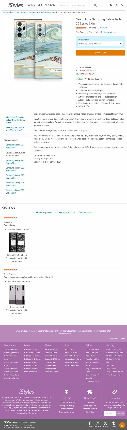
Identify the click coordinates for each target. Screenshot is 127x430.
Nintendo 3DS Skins (113, 349)
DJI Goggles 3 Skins (31, 356)
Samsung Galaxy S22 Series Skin (15, 169)
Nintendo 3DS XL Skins (114, 353)
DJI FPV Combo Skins (32, 353)
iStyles (5, 12)
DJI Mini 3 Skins (30, 362)
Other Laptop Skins (72, 365)
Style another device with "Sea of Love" (15, 128)
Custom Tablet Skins (11, 369)
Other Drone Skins (30, 372)
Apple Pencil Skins (92, 349)
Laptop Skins (70, 349)
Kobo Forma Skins (92, 359)
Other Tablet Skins (92, 381)
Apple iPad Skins (92, 353)
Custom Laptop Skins (11, 353)
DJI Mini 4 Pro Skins (31, 365)
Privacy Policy (18, 427)
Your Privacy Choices (29, 427)
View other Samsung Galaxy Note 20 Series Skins (15, 120)
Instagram (98, 426)
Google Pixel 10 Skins (52, 359)
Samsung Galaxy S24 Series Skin (15, 184)
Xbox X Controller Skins (114, 372)
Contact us (90, 412)
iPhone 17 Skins (50, 369)
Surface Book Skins (72, 356)
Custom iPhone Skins (11, 375)
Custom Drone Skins (11, 349)
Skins (31, 5)
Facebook (89, 426)
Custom (50, 5)
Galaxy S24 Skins (51, 349)
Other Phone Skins (51, 372)
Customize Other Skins (12, 378)
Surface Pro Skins (71, 362)
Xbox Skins (110, 365)
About (15, 422)
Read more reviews (117, 338)
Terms (5, 427)
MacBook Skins (71, 353)
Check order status (90, 409)
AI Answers (90, 402)
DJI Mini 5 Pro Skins (31, 369)
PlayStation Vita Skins (114, 356)
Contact (33, 422)
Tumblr (113, 426)
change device (110, 32)
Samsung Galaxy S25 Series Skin (15, 191)
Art (39, 5)
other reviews (66, 212)
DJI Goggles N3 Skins (32, 359)
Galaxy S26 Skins (51, 356)
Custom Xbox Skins (11, 372)
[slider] (81, 28)
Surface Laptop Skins (73, 359)
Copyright (11, 427)
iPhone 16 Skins (50, 365)
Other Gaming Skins (113, 375)
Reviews (23, 422)
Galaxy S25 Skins (51, 353)
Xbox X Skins (111, 369)
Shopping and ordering (66, 402)
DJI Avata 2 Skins (30, 349)
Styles (15, 5)
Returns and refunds (66, 412)
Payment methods (66, 409)
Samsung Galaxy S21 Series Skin (15, 146)
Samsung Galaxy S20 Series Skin (15, 176)
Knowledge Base (90, 406)
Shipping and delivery (66, 406)
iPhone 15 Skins (50, 362)
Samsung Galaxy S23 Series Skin (15, 161)
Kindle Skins (90, 356)
